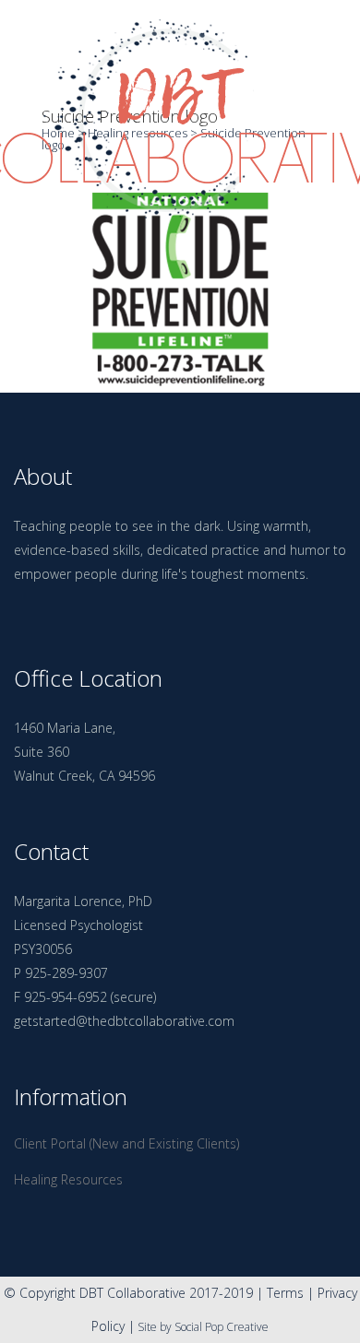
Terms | (292, 1293)
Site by (154, 1327)
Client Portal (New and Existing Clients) (126, 1143)
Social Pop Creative (221, 1327)
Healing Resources (68, 1179)
